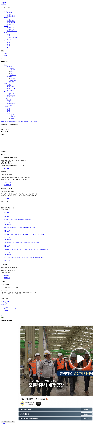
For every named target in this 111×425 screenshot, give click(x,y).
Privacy (6, 307)
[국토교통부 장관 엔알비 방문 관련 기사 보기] (55, 365)
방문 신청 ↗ (87, 409)
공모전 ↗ (86, 418)
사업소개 (9, 14)
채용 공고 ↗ (87, 414)
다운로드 (9, 39)
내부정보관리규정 (12, 37)
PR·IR (5, 32)
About (5, 11)
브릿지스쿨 (11, 22)
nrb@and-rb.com (8, 303)
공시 (8, 35)
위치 (8, 45)
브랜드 (9, 19)
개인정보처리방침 (6, 121)
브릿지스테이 (11, 21)
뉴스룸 (9, 34)
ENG (5, 53)
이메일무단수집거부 (17, 121)
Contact (6, 41)
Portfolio (6, 26)
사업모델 (13, 78)
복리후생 (13, 115)
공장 (11, 71)
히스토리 (13, 70)
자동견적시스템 (28, 121)
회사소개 (9, 12)
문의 (8, 42)
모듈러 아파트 (11, 29)
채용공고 (13, 118)
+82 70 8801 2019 (7, 301)
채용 (8, 47)
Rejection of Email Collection (11, 308)
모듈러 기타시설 (12, 31)
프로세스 (13, 80)
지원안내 (13, 116)
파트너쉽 (13, 75)
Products (6, 17)
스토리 (12, 68)
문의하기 (3, 304)
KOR (5, 55)
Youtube (35, 121)
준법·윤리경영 (11, 16)
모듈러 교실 (10, 27)
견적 (8, 44)
